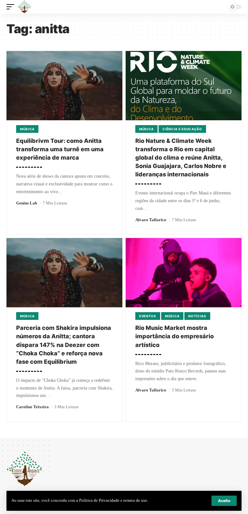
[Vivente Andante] (24, 7)
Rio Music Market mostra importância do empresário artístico (174, 336)
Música (27, 129)
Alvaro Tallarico (150, 219)
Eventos (147, 316)
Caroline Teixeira (32, 406)
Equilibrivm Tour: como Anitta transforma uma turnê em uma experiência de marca (60, 149)
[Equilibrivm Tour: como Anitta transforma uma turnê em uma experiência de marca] (64, 85)
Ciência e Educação (182, 129)
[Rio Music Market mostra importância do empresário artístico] (184, 272)
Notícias (197, 316)
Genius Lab (26, 203)
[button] (224, 501)
